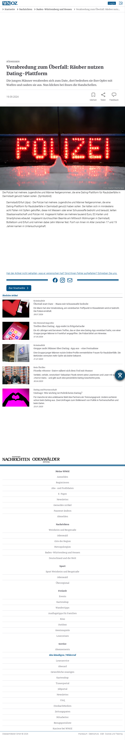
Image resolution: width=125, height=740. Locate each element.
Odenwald (62, 535)
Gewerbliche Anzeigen (62, 672)
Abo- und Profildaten (62, 488)
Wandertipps (62, 607)
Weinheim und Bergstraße (62, 530)
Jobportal (62, 689)
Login (112, 3)
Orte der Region (62, 541)
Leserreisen (62, 636)
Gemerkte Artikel (63, 505)
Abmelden (62, 516)
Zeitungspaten (62, 711)
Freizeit (62, 590)
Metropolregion (62, 546)
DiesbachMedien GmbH (15, 734)
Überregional (62, 583)
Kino (62, 619)
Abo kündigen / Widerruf (62, 655)
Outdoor (62, 624)
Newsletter (62, 499)
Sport (62, 566)
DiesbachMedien (62, 706)
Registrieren (62, 482)
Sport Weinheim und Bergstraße (62, 571)
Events (62, 596)
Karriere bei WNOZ (62, 728)
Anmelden (62, 477)
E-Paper (62, 493)
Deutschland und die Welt (62, 558)
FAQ (62, 700)
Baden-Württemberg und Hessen (62, 552)
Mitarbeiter (62, 717)
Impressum (83, 734)
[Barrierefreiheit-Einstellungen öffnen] (120, 375)
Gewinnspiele (62, 630)
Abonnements (62, 649)
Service (62, 644)
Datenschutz (94, 734)
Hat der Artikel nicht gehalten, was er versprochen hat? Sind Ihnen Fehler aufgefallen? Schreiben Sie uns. (61, 273)
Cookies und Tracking (114, 734)
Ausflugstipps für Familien (62, 613)
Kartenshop (62, 602)
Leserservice (62, 660)
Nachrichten (62, 524)
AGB (102, 734)
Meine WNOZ (62, 471)
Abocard (62, 666)
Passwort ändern (62, 510)
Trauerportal (62, 683)
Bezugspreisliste (62, 723)
